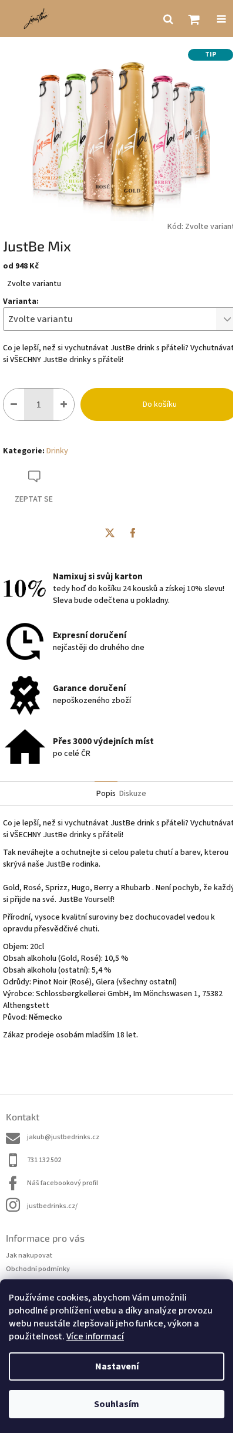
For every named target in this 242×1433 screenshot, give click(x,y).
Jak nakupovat (29, 1255)
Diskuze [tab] (132, 794)
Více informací (95, 1336)
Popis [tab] (106, 794)
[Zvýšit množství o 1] (63, 404)
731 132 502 (44, 1160)
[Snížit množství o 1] (14, 404)
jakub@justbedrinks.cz (63, 1137)
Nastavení (117, 1366)
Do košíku (160, 404)
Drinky (57, 451)
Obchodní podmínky (38, 1269)
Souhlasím (116, 1404)
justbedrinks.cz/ (52, 1206)
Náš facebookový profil (62, 1183)
